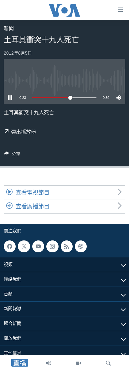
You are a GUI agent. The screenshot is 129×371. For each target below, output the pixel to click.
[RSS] (67, 246)
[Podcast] (81, 246)
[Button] (12, 155)
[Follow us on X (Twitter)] (24, 246)
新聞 (9, 28)
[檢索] (108, 363)
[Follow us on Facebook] (10, 246)
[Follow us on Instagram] (52, 246)
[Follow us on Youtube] (38, 246)
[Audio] (48, 363)
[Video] (78, 363)
